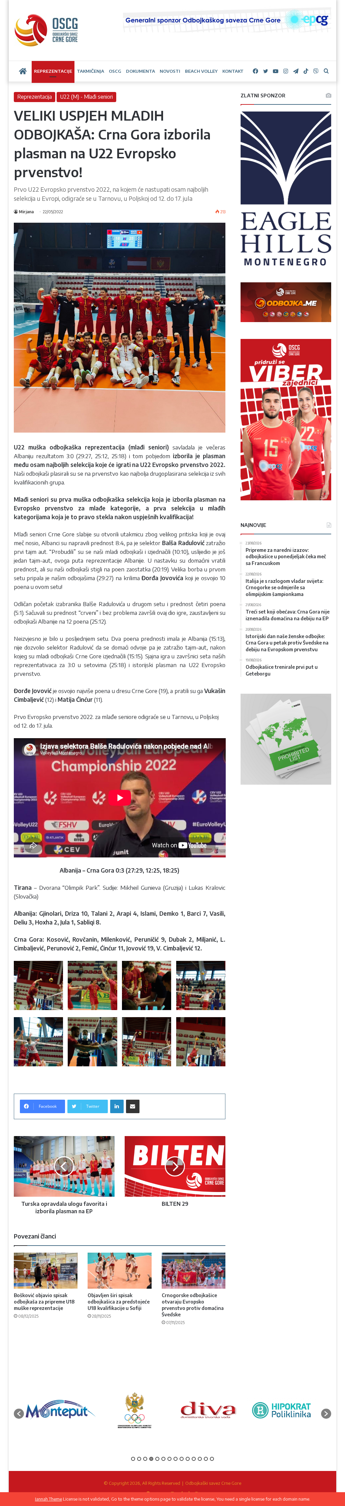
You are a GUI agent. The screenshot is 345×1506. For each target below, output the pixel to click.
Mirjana (26, 211)
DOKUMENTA (140, 71)
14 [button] (212, 1459)
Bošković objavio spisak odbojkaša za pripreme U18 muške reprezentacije (44, 1301)
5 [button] (157, 1459)
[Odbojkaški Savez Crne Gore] (46, 30)
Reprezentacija (34, 96)
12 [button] (200, 1459)
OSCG (115, 71)
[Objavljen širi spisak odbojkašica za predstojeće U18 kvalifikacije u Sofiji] (120, 1271)
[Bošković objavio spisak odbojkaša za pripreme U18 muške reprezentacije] (46, 1271)
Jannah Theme (48, 1499)
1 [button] (133, 1459)
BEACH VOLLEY (201, 71)
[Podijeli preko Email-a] (132, 1106)
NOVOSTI (170, 71)
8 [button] (176, 1459)
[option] (61, 1410)
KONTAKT (233, 71)
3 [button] (145, 1459)
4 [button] (151, 1459)
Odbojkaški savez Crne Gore (213, 1483)
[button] (19, 1414)
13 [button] (206, 1459)
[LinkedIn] (117, 1106)
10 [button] (188, 1459)
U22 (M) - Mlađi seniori (86, 96)
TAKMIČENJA (90, 71)
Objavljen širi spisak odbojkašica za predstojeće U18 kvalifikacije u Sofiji (119, 1301)
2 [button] (139, 1459)
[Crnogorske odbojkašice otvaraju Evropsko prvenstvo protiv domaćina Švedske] (194, 1271)
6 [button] (163, 1459)
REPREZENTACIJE (53, 71)
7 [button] (169, 1459)
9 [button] (182, 1459)
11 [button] (194, 1459)
